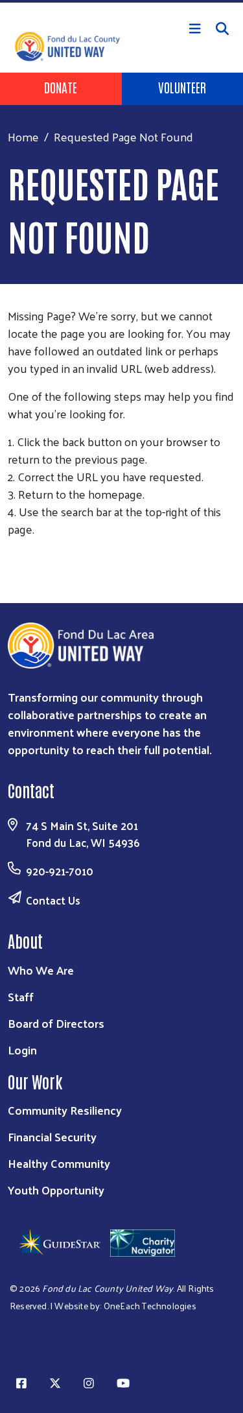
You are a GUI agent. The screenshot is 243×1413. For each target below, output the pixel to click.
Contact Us (53, 900)
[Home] (121, 1)
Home (23, 136)
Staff (21, 996)
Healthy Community (59, 1163)
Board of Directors (56, 1023)
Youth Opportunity (56, 1190)
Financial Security (52, 1136)
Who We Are (41, 970)
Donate (60, 86)
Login (22, 1049)
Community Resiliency (65, 1110)
